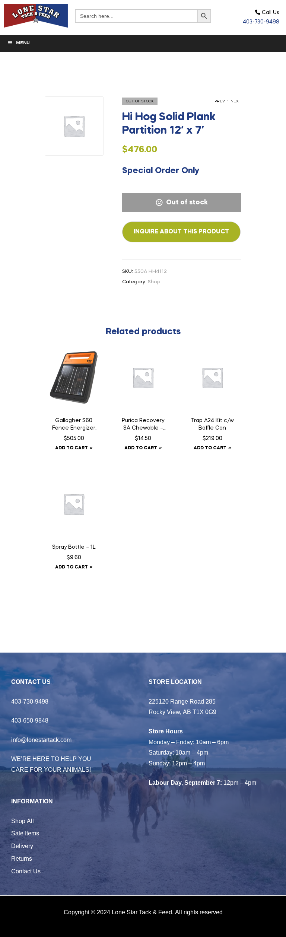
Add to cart (71, 448)
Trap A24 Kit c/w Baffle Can (212, 424)
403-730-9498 (261, 22)
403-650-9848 (29, 720)
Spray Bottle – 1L (74, 547)
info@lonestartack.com (41, 740)
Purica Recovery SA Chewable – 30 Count (143, 425)
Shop (154, 282)
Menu (23, 43)
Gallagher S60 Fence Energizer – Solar (73, 425)
